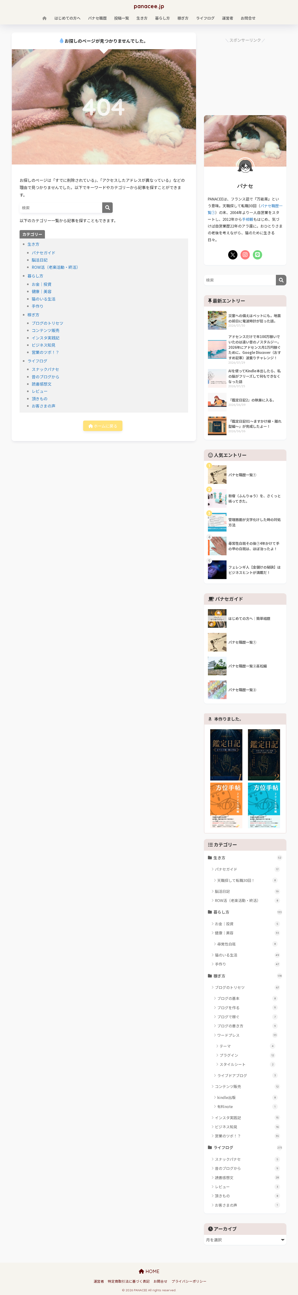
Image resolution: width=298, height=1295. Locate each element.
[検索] (107, 207)
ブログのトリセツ (47, 323)
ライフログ (205, 18)
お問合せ (248, 18)
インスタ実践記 (45, 338)
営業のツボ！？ (45, 352)
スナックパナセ (45, 369)
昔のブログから (45, 377)
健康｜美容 (41, 291)
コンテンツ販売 (45, 330)
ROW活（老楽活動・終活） (56, 267)
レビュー (39, 391)
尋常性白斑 (246, 944)
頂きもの (39, 398)
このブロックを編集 (271, 597)
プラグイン (247, 1055)
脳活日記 (39, 260)
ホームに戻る (105, 426)
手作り (38, 306)
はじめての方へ (67, 18)
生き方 (142, 18)
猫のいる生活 (43, 299)
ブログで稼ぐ (246, 1016)
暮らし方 (162, 18)
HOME (151, 1271)
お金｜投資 (41, 284)
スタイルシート (246, 1064)
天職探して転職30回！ (246, 880)
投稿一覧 (121, 18)
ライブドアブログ (246, 1075)
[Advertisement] (245, 76)
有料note (246, 1106)
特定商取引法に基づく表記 (129, 1281)
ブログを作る (246, 1007)
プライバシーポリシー (189, 1281)
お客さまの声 (43, 406)
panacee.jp (149, 6)
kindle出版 (246, 1097)
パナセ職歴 (97, 18)
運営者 (227, 18)
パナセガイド (43, 253)
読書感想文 (41, 384)
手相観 (247, 219)
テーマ (246, 1046)
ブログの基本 (246, 998)
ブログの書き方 (246, 1026)
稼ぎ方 (183, 18)
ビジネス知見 (43, 345)
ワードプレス (247, 1035)
